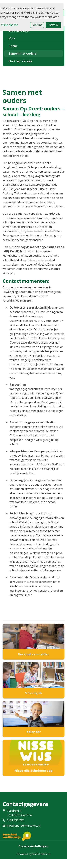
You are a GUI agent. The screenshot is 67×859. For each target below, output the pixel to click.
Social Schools (41, 854)
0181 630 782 (15, 820)
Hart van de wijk (20, 61)
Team (13, 46)
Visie (12, 38)
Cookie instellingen (33, 846)
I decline (37, 25)
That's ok (53, 25)
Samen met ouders (22, 53)
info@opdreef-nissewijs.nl (23, 825)
